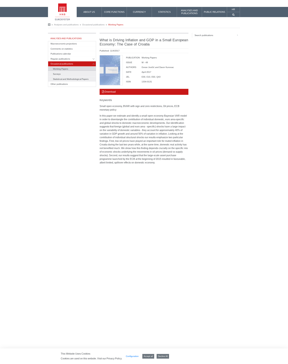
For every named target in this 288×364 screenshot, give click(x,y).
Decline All (163, 356)
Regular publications (60, 59)
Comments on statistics (62, 49)
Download (110, 91)
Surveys (57, 74)
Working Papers (115, 24)
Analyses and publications (66, 24)
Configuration (132, 356)
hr (233, 9)
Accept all (148, 356)
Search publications (204, 35)
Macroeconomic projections (64, 43)
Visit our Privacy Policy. (109, 358)
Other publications (59, 84)
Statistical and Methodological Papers (71, 79)
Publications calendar (61, 54)
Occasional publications (93, 24)
